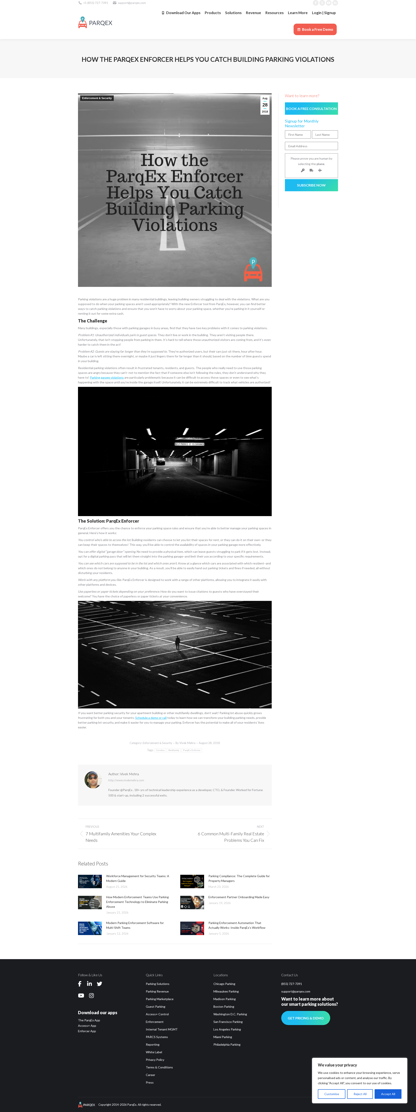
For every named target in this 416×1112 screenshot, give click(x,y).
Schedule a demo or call (151, 718)
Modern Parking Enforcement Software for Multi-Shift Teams (135, 925)
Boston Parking (223, 1006)
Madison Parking (224, 999)
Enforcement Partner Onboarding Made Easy (238, 897)
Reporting (152, 1044)
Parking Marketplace (160, 999)
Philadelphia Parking (226, 1044)
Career (150, 1075)
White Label (154, 1052)
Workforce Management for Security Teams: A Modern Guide (137, 878)
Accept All (388, 1094)
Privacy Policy (155, 1059)
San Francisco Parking (228, 1022)
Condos (160, 750)
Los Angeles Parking (227, 1029)
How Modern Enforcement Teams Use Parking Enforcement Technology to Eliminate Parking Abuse (137, 901)
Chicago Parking (224, 984)
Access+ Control (157, 1014)
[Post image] (90, 881)
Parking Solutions (157, 984)
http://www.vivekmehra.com (126, 780)
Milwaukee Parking (226, 991)
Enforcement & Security (97, 98)
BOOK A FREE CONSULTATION (311, 108)
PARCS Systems (157, 1037)
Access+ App (87, 1025)
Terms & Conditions (159, 1067)
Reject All (360, 1094)
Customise (331, 1094)
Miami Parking (222, 1037)
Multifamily (173, 750)
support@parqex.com (295, 991)
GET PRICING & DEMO (306, 1018)
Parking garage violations (107, 377)
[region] (359, 1080)
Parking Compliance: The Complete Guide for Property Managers (239, 878)
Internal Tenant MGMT (162, 1029)
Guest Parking (155, 1006)
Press (150, 1082)
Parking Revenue (157, 991)
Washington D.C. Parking (230, 1014)
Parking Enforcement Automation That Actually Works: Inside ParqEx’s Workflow (236, 925)
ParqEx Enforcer (192, 750)
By (185, 743)
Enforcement (155, 1022)
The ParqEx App (89, 1020)
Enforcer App (87, 1031)
